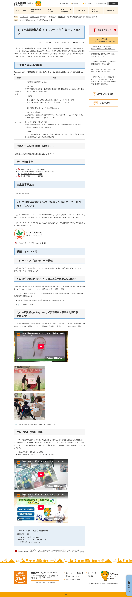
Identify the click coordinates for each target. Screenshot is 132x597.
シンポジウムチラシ (27, 304)
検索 (114, 3)
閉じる (126, 575)
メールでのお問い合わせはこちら (28, 542)
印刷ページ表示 (80, 42)
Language (65, 3)
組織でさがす (102, 3)
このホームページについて (74, 573)
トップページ (24, 17)
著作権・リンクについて (74, 576)
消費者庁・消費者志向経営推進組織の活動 (30, 154)
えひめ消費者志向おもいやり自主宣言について (35, 20)
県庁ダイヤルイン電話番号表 (45, 582)
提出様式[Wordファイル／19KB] (32, 174)
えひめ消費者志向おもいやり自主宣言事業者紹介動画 (36, 300)
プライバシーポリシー (73, 579)
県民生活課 (61, 17)
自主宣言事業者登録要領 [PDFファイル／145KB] (37, 171)
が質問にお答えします (129, 585)
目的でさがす (89, 3)
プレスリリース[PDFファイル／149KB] (32, 243)
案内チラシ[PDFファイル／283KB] (33, 169)
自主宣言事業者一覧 (22, 193)
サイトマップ (92, 573)
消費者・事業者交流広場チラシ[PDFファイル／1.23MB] (37, 424)
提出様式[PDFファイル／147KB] (32, 176)
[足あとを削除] (51, 20)
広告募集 (90, 576)
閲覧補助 (76, 3)
